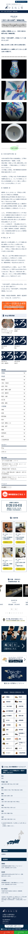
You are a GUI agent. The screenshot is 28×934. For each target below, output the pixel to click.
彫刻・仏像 (4, 396)
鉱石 (2, 436)
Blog (2, 448)
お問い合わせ (5, 921)
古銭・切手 (4, 426)
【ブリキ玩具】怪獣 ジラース (9, 460)
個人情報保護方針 (6, 919)
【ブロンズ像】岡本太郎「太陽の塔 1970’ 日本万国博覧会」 (13, 473)
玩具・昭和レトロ (6, 423)
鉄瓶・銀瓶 (4, 403)
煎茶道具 (3, 433)
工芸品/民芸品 (5, 439)
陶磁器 (3, 379)
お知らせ (3, 451)
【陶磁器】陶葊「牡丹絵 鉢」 (9, 469)
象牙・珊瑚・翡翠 (6, 389)
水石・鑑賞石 (5, 393)
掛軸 (2, 409)
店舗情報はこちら (7, 542)
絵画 (2, 413)
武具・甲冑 (4, 386)
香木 (2, 419)
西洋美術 (3, 416)
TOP (2, 11)
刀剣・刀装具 (5, 383)
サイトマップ (5, 923)
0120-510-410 (9, 916)
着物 (2, 429)
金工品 (3, 399)
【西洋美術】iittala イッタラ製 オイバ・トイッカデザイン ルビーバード (13, 464)
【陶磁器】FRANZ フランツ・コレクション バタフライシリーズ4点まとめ (13, 478)
